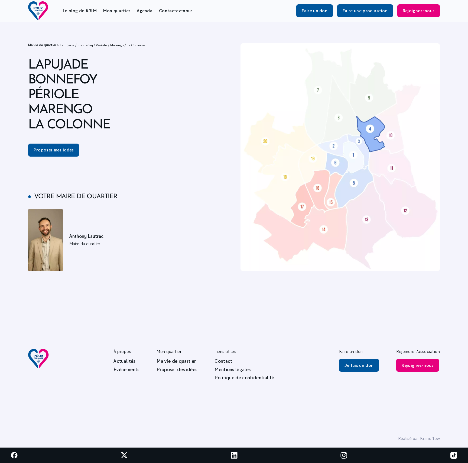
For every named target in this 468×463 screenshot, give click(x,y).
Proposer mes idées (54, 150)
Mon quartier (116, 10)
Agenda (144, 10)
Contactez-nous (176, 10)
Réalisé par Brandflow (419, 438)
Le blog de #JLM (80, 10)
